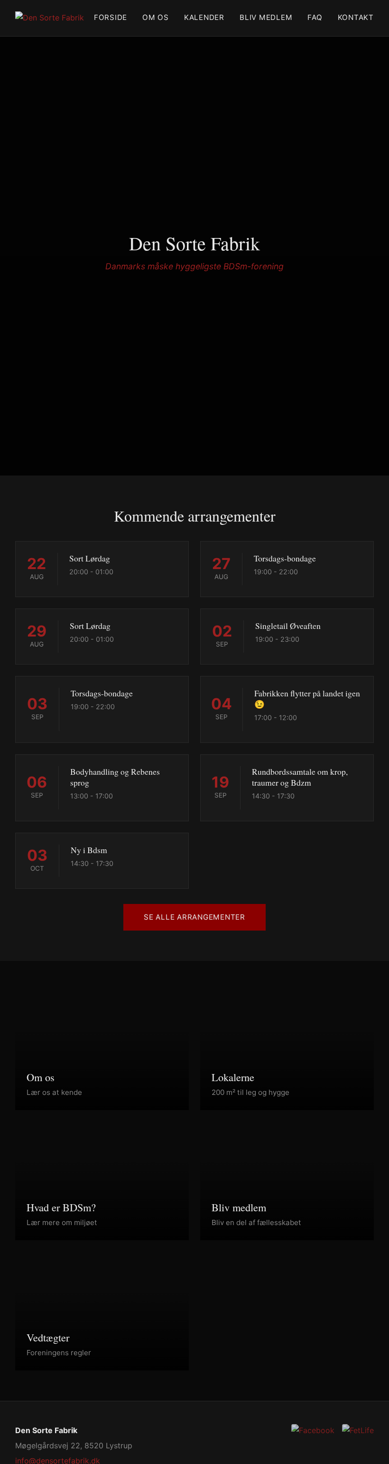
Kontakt (356, 17)
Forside (110, 17)
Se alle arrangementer (194, 917)
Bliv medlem (266, 17)
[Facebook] (312, 1430)
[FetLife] (358, 1430)
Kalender (204, 17)
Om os (155, 17)
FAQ (314, 17)
